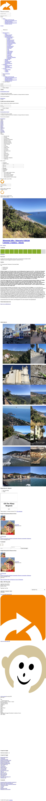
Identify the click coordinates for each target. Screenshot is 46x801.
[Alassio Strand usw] (23, 467)
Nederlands (2, 127)
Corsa (8, 50)
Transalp (8, 38)
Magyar (1, 125)
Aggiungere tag (3, 588)
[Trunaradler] (8, 525)
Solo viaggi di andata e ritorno (9, 172)
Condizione (5, 170)
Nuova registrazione (6, 73)
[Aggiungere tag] (23, 590)
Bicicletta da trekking (8, 142)
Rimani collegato (6, 87)
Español (1, 123)
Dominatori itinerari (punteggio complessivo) (8, 782)
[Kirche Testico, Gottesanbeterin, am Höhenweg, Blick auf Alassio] (23, 385)
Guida (4, 18)
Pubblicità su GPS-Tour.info (5, 789)
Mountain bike (9, 37)
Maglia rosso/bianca (8, 67)
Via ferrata (9, 45)
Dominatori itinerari (8, 65)
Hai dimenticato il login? (4, 91)
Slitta (8, 49)
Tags (7, 588)
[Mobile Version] (2, 254)
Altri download (3, 696)
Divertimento (5, 169)
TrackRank (5, 162)
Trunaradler (17, 524)
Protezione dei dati (3, 788)
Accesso (1, 25)
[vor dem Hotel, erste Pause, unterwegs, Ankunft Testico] (23, 344)
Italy (1, 245)
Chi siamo (5, 68)
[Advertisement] (23, 312)
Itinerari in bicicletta (10, 39)
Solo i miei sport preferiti (8, 175)
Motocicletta (9, 53)
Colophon (6, 71)
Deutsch (1, 121)
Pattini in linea (9, 52)
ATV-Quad (9, 54)
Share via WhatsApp (11, 579)
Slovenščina (2, 132)
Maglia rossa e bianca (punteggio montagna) (8, 784)
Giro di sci (6, 148)
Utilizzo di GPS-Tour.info (9, 19)
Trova (6, 33)
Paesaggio (4, 168)
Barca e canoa (9, 56)
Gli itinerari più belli (8, 34)
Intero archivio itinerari (9, 36)
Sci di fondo (9, 48)
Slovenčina (2, 131)
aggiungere (2, 591)
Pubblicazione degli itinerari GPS (11, 20)
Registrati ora (2, 98)
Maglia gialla (7, 66)
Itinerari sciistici (10, 47)
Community (5, 64)
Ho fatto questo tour (5, 700)
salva (11, 591)
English (1, 122)
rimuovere (7, 591)
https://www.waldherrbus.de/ (5, 304)
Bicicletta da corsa (8, 61)
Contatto (6, 70)
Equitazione (9, 58)
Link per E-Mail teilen (19, 579)
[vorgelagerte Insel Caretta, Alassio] (23, 426)
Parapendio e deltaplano (11, 57)
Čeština (1, 120)
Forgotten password (8, 23)
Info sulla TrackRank (8, 21)
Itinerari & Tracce (6, 32)
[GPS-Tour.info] (23, 9)
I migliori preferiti (8, 35)
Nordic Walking (10, 51)
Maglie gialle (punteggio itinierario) (6, 783)
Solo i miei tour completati (8, 174)
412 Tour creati (3, 536)
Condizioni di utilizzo (4, 785)
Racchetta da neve (10, 46)
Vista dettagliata (19, 511)
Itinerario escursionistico (11, 43)
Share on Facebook (3, 579)
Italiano (1, 126)
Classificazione (9, 195)
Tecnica (4, 171)
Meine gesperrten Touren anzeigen (10, 176)
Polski (1, 128)
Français (1, 124)
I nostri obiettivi (7, 69)
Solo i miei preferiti (7, 173)
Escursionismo (9, 44)
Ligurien (4, 245)
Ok (1, 714)
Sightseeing (9, 55)
